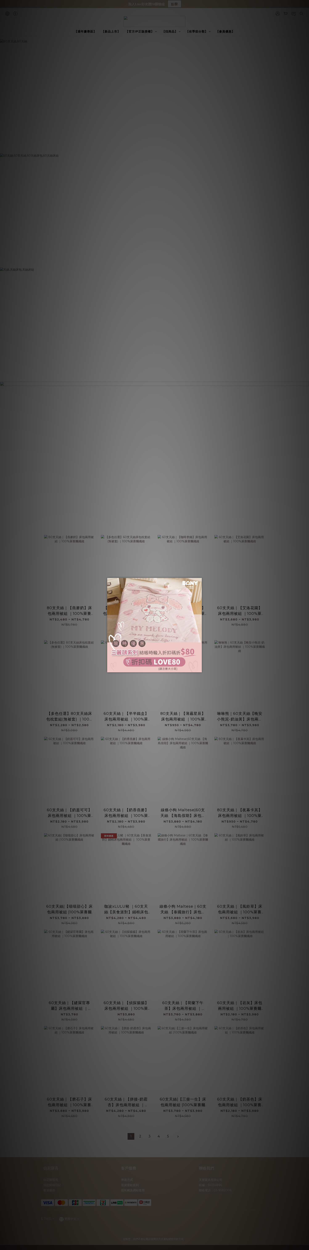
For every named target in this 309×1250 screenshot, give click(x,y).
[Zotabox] (199, 668)
